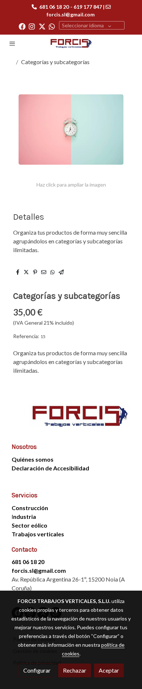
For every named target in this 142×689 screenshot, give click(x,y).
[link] (71, 43)
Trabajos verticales (38, 534)
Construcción (30, 507)
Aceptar (109, 670)
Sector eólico (29, 525)
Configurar (37, 670)
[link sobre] (71, 420)
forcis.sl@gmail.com (71, 14)
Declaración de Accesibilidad (50, 468)
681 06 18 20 (54, 7)
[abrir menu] (12, 43)
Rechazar (74, 670)
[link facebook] (22, 26)
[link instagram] (32, 26)
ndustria (24, 516)
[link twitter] (42, 26)
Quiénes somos (33, 459)
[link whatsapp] (52, 26)
